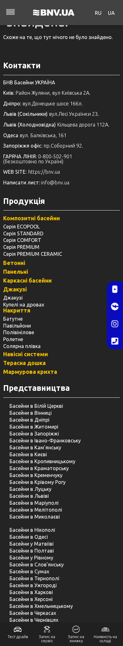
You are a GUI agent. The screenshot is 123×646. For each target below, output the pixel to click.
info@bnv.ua (55, 182)
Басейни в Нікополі (32, 530)
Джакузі (15, 289)
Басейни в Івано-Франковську (45, 440)
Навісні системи (25, 354)
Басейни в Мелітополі (35, 510)
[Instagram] (115, 324)
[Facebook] (115, 306)
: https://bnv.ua (31, 172)
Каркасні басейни (27, 280)
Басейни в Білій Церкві (36, 406)
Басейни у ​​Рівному (31, 557)
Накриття (16, 310)
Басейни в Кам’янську (35, 447)
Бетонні (14, 263)
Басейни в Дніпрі (29, 420)
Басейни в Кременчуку (35, 475)
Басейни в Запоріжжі (34, 433)
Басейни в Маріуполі (34, 503)
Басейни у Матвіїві (31, 544)
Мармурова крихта (30, 371)
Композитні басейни (31, 218)
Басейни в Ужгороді (33, 585)
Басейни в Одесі (28, 537)
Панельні (15, 271)
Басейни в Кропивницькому (42, 461)
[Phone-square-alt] (115, 341)
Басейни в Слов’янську (36, 564)
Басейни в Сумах (29, 571)
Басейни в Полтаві (31, 550)
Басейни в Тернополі (34, 578)
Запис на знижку (76, 638)
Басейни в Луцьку (30, 489)
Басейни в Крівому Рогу (37, 482)
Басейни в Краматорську (39, 468)
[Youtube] (115, 289)
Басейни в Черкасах (32, 613)
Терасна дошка (24, 363)
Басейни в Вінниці (30, 413)
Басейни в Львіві (29, 496)
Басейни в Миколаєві (34, 517)
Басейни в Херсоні (31, 599)
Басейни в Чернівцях (33, 620)
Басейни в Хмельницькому (41, 606)
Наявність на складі (105, 638)
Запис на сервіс (47, 638)
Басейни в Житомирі (33, 427)
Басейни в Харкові (31, 592)
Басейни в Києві (28, 454)
